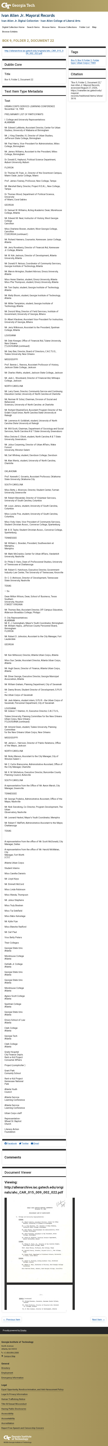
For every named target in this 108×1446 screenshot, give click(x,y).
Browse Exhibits (10, 31)
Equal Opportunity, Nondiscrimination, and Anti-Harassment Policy (32, 1389)
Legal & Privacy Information (14, 1394)
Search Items (33, 27)
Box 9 (73, 60)
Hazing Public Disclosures (13, 1409)
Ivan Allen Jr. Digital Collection (20, 21)
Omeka (23, 1330)
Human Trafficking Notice (13, 1399)
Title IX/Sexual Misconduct (13, 1404)
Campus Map (9, 1356)
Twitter (25, 1143)
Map (94, 27)
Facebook (12, 1143)
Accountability (8, 1418)
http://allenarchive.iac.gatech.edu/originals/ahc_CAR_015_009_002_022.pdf (34, 52)
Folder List (84, 27)
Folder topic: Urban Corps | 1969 (85, 61)
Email (36, 1143)
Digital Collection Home (13, 27)
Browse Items (49, 27)
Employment (7, 1373)
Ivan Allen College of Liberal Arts (60, 21)
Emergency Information (12, 1378)
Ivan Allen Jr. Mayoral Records (28, 15)
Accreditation (7, 1423)
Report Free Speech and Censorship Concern (22, 1428)
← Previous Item (11, 1319)
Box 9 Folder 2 (84, 60)
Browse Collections (67, 27)
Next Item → (98, 1319)
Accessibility (7, 1413)
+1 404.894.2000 (11, 1352)
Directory (5, 1368)
